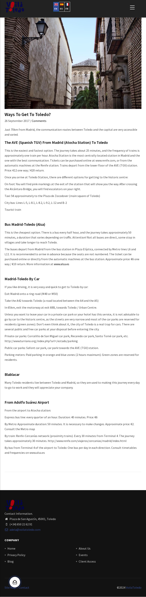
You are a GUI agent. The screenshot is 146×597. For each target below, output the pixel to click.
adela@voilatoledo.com (24, 529)
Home (11, 548)
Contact (24, 587)
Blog (10, 561)
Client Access (87, 561)
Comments (39, 121)
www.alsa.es (61, 264)
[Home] (15, 7)
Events (83, 555)
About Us (84, 548)
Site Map (10, 587)
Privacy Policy (16, 555)
